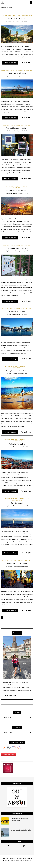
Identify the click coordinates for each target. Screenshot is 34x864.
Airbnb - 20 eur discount (9, 754)
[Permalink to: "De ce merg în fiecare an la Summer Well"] (5, 820)
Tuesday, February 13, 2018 (20, 193)
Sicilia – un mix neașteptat (17, 18)
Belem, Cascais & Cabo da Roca (17, 371)
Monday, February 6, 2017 (20, 373)
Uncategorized (27, 15)
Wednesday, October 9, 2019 (20, 21)
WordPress (27, 860)
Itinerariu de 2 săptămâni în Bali (21, 830)
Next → (9, 618)
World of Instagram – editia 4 (17, 128)
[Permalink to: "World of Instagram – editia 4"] (17, 145)
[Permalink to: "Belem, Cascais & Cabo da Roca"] (17, 393)
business (6, 125)
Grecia (18, 70)
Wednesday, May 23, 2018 (20, 76)
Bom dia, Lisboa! (17, 503)
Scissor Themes (7, 860)
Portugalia (23, 366)
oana (9, 21)
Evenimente (15, 125)
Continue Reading (10, 62)
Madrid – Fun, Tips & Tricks (17, 563)
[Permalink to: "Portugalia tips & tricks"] (17, 459)
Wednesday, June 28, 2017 (20, 251)
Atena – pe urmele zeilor (17, 73)
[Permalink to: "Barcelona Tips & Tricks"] (17, 327)
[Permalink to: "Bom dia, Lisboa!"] (17, 518)
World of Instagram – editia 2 (17, 248)
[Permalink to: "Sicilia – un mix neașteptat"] (17, 33)
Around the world (8, 15)
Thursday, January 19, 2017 (20, 447)
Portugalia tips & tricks (17, 444)
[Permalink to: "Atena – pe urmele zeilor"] (17, 88)
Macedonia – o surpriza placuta (17, 190)
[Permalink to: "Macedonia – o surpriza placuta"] (17, 206)
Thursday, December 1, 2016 (20, 566)
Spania (18, 308)
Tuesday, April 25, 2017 (20, 314)
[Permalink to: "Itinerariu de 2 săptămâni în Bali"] (5, 832)
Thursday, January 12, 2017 (20, 506)
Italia (18, 15)
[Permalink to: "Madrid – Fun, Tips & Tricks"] (17, 578)
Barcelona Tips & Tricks (17, 312)
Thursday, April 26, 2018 (20, 131)
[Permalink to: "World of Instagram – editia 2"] (17, 265)
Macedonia (23, 186)
